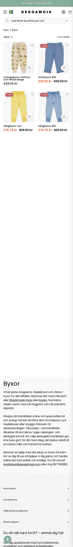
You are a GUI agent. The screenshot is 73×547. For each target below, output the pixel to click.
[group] (36, 3)
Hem (6, 30)
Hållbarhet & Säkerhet (15, 510)
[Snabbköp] (29, 68)
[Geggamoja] (36, 12)
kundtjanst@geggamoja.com (22, 464)
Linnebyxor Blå (47, 77)
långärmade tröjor (21, 400)
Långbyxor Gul (12, 126)
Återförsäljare (11, 521)
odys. (44, 400)
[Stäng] (66, 20)
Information (9, 488)
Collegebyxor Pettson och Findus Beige (16, 78)
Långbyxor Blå (47, 126)
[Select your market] (11, 12)
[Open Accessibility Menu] (8, 539)
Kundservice (10, 499)
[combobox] (36, 20)
